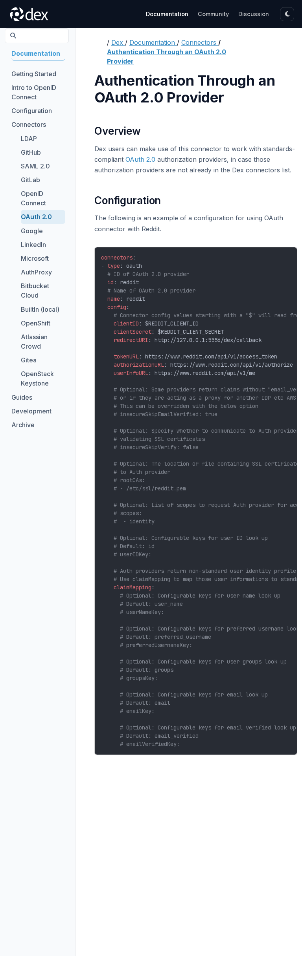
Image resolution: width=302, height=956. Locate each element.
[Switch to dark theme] (287, 14)
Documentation (153, 42)
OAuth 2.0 (140, 159)
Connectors (199, 42)
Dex (118, 42)
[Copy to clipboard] (287, 255)
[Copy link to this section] (146, 132)
